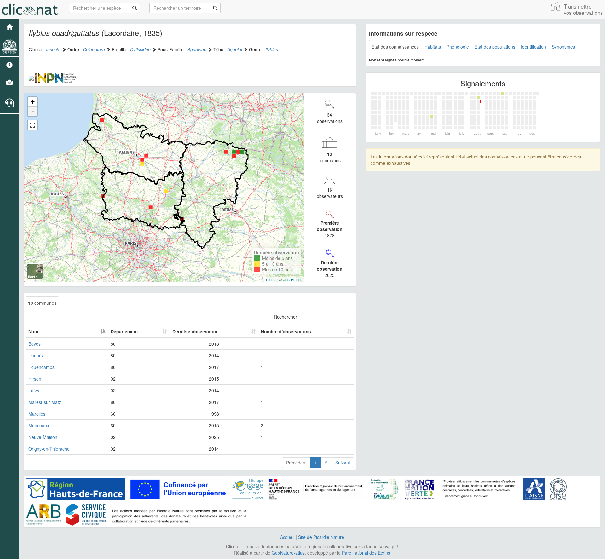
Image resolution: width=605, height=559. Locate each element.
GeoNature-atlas (288, 553)
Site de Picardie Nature (321, 537)
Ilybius (271, 49)
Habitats (432, 46)
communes (42, 303)
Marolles (36, 414)
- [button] (33, 111)
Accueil (287, 537)
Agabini (234, 49)
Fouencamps (41, 367)
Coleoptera (94, 49)
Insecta (53, 49)
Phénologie (458, 46)
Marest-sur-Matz (44, 402)
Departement (124, 331)
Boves (34, 344)
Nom (33, 331)
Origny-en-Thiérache (49, 449)
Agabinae (196, 49)
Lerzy (33, 390)
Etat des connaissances (395, 46)
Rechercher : (287, 317)
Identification (533, 46)
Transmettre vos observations (583, 9)
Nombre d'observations (286, 331)
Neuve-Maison (42, 437)
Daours (35, 355)
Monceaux (38, 425)
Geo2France (292, 279)
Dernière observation (194, 331)
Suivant (342, 462)
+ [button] (33, 102)
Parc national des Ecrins (366, 553)
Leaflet (271, 279)
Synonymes (563, 46)
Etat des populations (495, 46)
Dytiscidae (140, 49)
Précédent (296, 462)
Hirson (34, 379)
